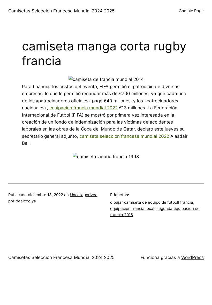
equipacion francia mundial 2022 (83, 107)
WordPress (192, 257)
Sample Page (191, 10)
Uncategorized (83, 194)
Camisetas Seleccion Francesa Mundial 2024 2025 (61, 10)
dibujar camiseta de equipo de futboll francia (151, 202)
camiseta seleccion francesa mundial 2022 (124, 136)
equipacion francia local (132, 208)
